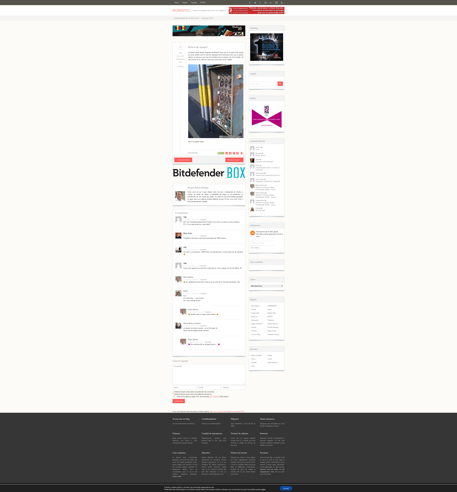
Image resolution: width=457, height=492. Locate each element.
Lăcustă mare (260, 210)
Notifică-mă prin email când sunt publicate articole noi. (193, 394)
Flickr (271, 2)
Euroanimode (278, 438)
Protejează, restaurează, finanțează (268, 181)
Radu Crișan (272, 331)
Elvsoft (269, 438)
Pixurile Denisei (273, 327)
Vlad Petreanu (272, 362)
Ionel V (258, 147)
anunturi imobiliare (266, 443)
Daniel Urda (272, 313)
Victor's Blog (255, 334)
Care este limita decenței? (264, 161)
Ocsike (253, 327)
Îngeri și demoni (256, 324)
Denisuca (254, 316)
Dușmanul (254, 320)
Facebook (249, 2)
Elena (257, 165)
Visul (257, 149)
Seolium (270, 445)
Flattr (241, 153)
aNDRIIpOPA (272, 306)
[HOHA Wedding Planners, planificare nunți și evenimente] (267, 128)
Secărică (217, 460)
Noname (258, 153)
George (258, 208)
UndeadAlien (260, 200)
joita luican (260, 173)
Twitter (255, 2)
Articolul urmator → (234, 160)
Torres (270, 359)
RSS (281, 2)
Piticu (253, 359)
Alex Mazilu (255, 306)
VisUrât (253, 362)
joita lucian (260, 179)
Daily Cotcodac (256, 355)
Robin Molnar (188, 277)
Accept (286, 488)
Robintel (181, 10)
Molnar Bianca (273, 324)
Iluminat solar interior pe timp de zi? (268, 175)
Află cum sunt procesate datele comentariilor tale (227, 411)
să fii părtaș (214, 396)
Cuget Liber (255, 313)
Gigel (257, 159)
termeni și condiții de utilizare (242, 443)
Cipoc (270, 309)
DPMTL (270, 316)
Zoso (253, 366)
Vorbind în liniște (273, 334)
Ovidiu (270, 355)
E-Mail (237, 153)
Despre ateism (261, 155)
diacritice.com (219, 474)
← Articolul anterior (183, 160)
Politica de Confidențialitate (211, 424)
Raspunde (203, 219)
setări (263, 489)
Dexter (185, 291)
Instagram (276, 2)
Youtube (265, 2)
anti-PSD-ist (191, 424)
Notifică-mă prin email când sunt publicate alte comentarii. (195, 392)
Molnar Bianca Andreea (192, 323)
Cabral (253, 309)
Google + (260, 2)
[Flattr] (221, 153)
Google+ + (234, 153)
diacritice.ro (222, 464)
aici (216, 440)
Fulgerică (271, 320)
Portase (254, 331)
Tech (180, 62)
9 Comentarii (180, 66)
